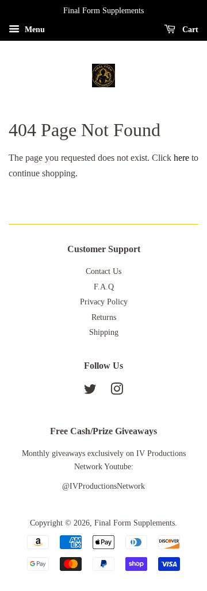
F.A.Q (104, 287)
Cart (189, 29)
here (181, 158)
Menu (33, 29)
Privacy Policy (104, 302)
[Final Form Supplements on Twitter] (90, 391)
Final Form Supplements (134, 523)
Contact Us (103, 271)
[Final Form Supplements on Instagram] (116, 391)
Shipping (103, 332)
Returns (103, 317)
